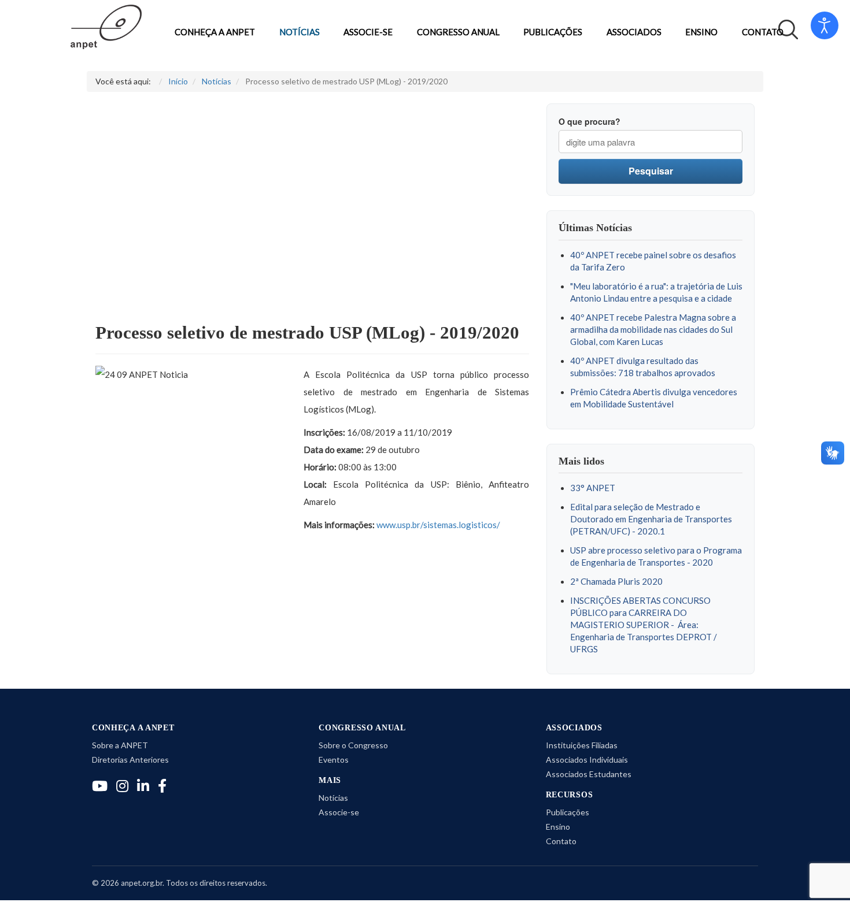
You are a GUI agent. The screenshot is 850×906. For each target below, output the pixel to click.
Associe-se (368, 32)
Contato (763, 32)
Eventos (334, 759)
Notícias (299, 32)
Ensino (701, 32)
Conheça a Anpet (215, 32)
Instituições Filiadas (582, 745)
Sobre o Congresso (353, 745)
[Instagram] (122, 786)
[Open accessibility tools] (824, 25)
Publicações (552, 32)
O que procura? (589, 121)
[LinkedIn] (143, 786)
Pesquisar (651, 170)
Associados (634, 32)
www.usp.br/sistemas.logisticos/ (438, 524)
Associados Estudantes (588, 774)
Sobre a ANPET (120, 745)
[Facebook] (162, 786)
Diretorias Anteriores (130, 759)
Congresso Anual (458, 32)
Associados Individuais (587, 759)
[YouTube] (100, 786)
